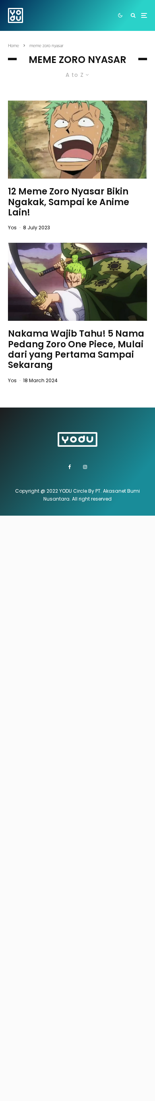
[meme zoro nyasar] (77, 140)
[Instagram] (85, 467)
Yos (12, 227)
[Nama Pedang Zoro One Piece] (77, 282)
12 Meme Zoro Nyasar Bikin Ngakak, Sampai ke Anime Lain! (68, 202)
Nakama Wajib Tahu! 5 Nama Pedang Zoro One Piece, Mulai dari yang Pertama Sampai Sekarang (76, 350)
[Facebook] (69, 467)
